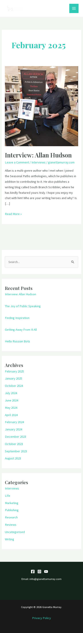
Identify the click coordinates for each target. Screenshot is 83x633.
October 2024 (14, 386)
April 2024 (11, 415)
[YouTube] (46, 572)
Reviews (10, 525)
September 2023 (16, 451)
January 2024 (13, 429)
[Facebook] (33, 572)
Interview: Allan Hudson (38, 155)
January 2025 (13, 378)
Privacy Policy (41, 618)
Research (11, 517)
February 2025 (14, 371)
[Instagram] (39, 572)
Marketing (11, 503)
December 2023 (15, 437)
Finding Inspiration (17, 318)
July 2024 (11, 393)
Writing (9, 539)
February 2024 (14, 422)
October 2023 (14, 444)
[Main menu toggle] (74, 8)
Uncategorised (15, 532)
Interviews (38, 162)
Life (7, 496)
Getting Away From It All (21, 330)
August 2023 (13, 458)
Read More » (13, 213)
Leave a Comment (17, 162)
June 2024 (11, 400)
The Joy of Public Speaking (23, 306)
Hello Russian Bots (17, 341)
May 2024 (11, 408)
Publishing (12, 510)
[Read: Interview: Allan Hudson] (41, 106)
